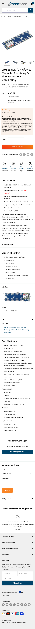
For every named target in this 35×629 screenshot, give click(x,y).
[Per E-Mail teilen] (31, 154)
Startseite (3, 16)
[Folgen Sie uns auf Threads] (29, 604)
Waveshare (6, 84)
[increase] (22, 140)
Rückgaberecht (6, 499)
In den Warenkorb (17, 147)
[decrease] (10, 140)
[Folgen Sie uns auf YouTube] (18, 604)
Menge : (4, 139)
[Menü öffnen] (3, 4)
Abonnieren (17, 583)
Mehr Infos (5, 170)
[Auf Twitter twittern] (28, 154)
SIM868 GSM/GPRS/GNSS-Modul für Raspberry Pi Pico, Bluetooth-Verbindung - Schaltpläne (17, 329)
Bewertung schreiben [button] (17, 452)
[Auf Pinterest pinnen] (24, 154)
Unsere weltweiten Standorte (9, 592)
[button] (33, 62)
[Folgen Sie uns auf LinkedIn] (25, 604)
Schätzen (7, 490)
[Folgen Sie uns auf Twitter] (7, 604)
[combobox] (15, 10)
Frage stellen (21, 171)
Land (3, 469)
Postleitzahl (5, 478)
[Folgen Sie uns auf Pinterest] (14, 604)
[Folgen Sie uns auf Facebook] (3, 604)
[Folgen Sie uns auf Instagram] (10, 604)
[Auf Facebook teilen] (20, 154)
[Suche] (30, 10)
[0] (31, 4)
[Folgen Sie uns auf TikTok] (21, 604)
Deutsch (6, 595)
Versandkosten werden (15, 100)
